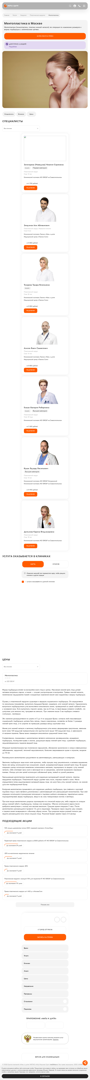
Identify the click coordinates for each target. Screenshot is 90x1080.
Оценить (55, 1039)
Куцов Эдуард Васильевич (36, 468)
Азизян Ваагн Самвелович (36, 348)
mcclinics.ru (54, 1064)
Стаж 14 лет (28, 353)
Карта (33, 564)
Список (56, 564)
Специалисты (8, 114)
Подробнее (30, 188)
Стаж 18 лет (28, 537)
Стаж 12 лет (28, 174)
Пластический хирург (31, 172)
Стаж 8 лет (27, 231)
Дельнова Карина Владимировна (39, 531)
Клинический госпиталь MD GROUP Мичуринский (40, 481)
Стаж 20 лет (28, 294)
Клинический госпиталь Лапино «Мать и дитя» (39, 234)
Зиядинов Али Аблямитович (37, 225)
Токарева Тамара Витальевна (37, 285)
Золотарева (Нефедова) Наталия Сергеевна (44, 164)
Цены (31, 114)
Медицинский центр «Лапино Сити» (36, 237)
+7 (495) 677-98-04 (79, 6)
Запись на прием (45, 937)
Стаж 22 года (28, 417)
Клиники (21, 114)
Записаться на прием (45, 36)
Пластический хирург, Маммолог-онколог (37, 228)
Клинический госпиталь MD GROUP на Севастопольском (43, 177)
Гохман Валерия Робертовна (36, 407)
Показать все (45, 904)
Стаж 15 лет (28, 478)
